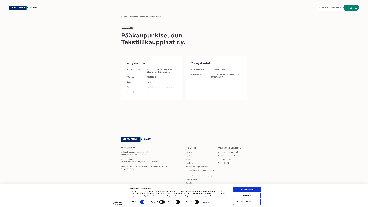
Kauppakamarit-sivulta (130, 169)
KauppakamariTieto (227, 156)
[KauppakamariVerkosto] (23, 7)
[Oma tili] (351, 7)
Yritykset (124, 16)
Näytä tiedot (207, 202)
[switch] (162, 202)
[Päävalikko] (355, 7)
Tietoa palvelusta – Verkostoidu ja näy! (200, 171)
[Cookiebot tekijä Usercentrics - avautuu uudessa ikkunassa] (117, 203)
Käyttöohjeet (191, 183)
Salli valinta (247, 195)
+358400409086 (218, 69)
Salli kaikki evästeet (246, 189)
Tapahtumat (323, 8)
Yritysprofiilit (336, 8)
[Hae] (346, 7)
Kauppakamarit (192, 179)
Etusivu (189, 152)
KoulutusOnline (225, 159)
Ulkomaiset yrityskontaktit (197, 167)
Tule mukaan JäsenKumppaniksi (199, 176)
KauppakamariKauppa (228, 152)
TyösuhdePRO (223, 163)
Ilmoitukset (190, 163)
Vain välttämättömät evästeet (247, 202)
